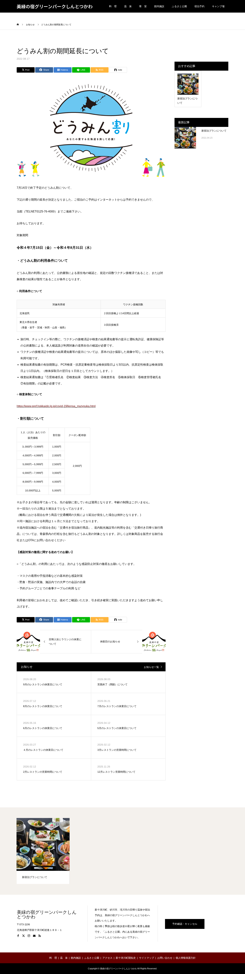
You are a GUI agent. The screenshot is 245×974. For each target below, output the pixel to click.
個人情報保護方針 (186, 957)
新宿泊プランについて (214, 130)
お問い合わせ (164, 957)
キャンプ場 (218, 6)
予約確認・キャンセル (184, 923)
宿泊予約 (199, 6)
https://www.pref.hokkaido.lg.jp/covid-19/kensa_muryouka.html (56, 406)
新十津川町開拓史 (126, 957)
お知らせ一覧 (151, 667)
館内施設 (159, 6)
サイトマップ (146, 957)
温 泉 (128, 6)
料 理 (113, 6)
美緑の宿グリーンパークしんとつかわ (55, 6)
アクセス (107, 957)
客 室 (143, 6)
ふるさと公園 (179, 6)
